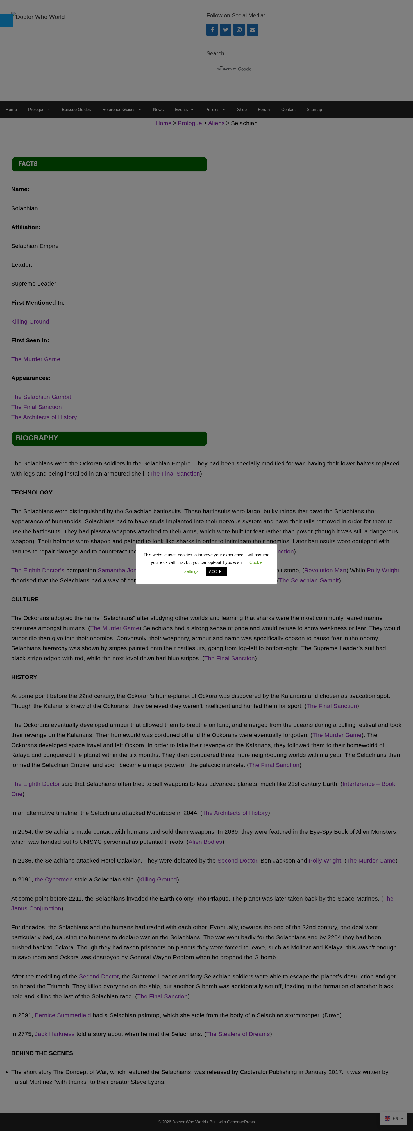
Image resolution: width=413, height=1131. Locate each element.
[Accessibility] (6, 20)
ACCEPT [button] (216, 571)
